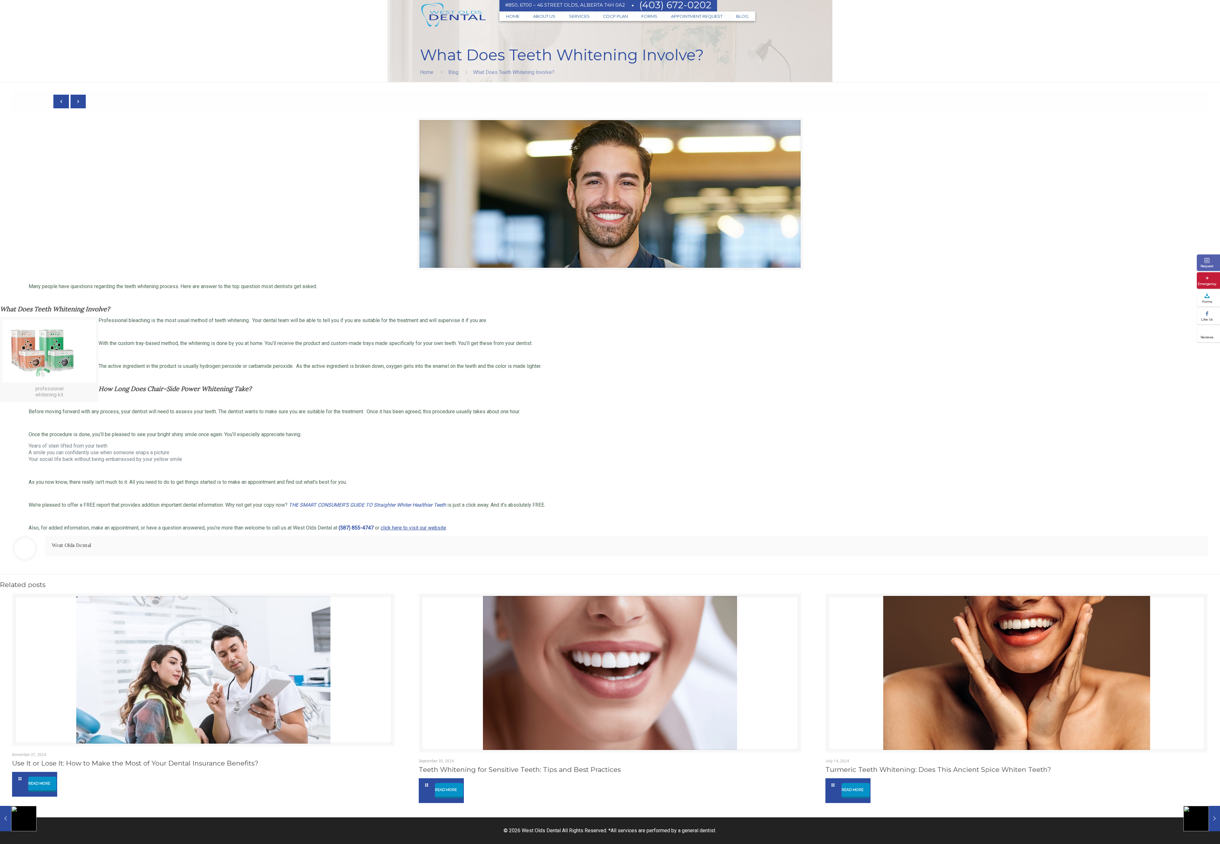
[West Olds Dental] (453, 16)
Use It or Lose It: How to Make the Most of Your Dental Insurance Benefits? (135, 763)
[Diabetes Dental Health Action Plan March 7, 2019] (18, 818)
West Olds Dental (71, 545)
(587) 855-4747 (356, 528)
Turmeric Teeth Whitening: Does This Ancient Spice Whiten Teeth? (938, 769)
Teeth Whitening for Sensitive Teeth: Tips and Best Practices (520, 769)
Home (426, 72)
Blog (453, 72)
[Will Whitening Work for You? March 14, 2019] (1201, 818)
